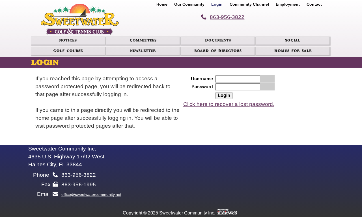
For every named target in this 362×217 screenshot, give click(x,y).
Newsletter (143, 52)
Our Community (189, 4)
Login (217, 4)
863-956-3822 (227, 17)
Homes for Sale (292, 52)
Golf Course (68, 52)
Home (161, 4)
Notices (68, 41)
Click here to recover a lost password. (228, 104)
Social (292, 41)
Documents (218, 41)
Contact (314, 4)
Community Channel (249, 4)
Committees (143, 41)
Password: (202, 86)
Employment (288, 4)
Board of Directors (218, 52)
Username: (202, 78)
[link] (162, 3)
